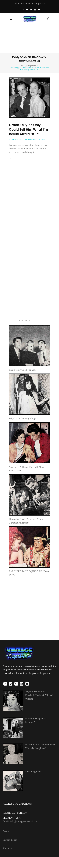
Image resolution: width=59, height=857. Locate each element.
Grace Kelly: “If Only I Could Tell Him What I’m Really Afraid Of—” (28, 129)
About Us (7, 848)
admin (43, 139)
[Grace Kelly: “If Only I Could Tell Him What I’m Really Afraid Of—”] (29, 97)
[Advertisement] (29, 38)
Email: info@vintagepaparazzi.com (20, 821)
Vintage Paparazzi (28, 65)
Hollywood (31, 139)
